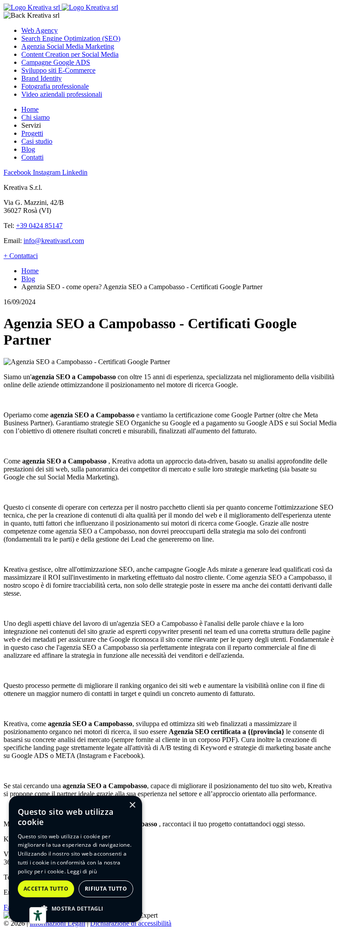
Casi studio (36, 141)
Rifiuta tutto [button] (106, 888)
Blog (28, 149)
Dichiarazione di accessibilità (130, 923)
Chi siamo (35, 117)
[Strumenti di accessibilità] (37, 915)
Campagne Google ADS (55, 62)
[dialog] (75, 859)
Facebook (18, 172)
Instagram (47, 172)
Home (30, 109)
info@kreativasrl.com (54, 240)
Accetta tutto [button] (46, 888)
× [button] (132, 805)
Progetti (32, 133)
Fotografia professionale (55, 86)
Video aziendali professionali (61, 94)
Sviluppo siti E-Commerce (58, 70)
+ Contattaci (21, 255)
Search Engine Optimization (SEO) (70, 38)
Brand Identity (41, 78)
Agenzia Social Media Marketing (67, 46)
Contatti (32, 157)
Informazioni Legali (57, 923)
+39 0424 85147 (39, 225)
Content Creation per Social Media (70, 54)
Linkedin (74, 172)
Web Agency (39, 30)
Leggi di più (82, 871)
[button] (75, 908)
